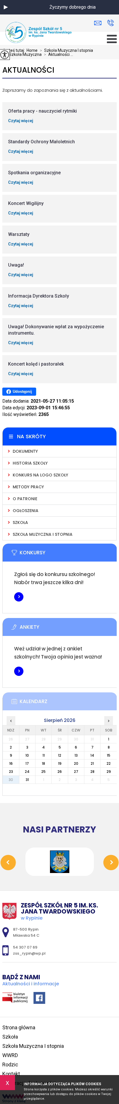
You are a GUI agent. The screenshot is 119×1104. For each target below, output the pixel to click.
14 (92, 755)
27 (76, 771)
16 (11, 763)
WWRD (10, 1055)
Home (32, 50)
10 (27, 755)
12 (59, 755)
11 (43, 755)
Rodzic (10, 1064)
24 (27, 771)
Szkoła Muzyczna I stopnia (66, 50)
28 (92, 771)
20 (76, 763)
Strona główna (18, 1027)
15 (108, 755)
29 (109, 771)
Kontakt (11, 1074)
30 (11, 779)
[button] (6, 7)
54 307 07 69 (110, 23)
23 (11, 771)
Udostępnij (22, 391)
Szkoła (10, 1037)
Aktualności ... (58, 54)
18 (43, 763)
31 (27, 779)
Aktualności (28, 70)
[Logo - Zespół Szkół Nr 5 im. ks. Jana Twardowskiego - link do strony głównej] (38, 32)
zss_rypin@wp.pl (99, 23)
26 (59, 771)
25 (43, 771)
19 (60, 763)
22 (109, 763)
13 (76, 755)
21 (92, 763)
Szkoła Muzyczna (23, 54)
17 (27, 763)
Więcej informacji (18, 596)
